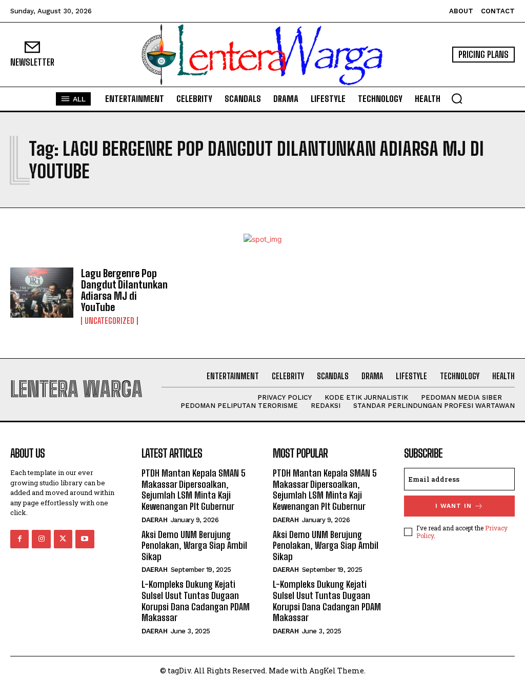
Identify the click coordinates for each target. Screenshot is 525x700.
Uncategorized (109, 321)
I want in (453, 505)
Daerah (154, 520)
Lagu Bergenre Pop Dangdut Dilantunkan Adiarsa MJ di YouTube (124, 290)
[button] (457, 98)
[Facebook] (19, 539)
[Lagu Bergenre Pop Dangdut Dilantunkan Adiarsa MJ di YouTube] (41, 292)
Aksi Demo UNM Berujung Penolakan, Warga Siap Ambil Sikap (194, 545)
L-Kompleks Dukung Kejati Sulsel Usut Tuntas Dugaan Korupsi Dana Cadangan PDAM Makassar (196, 601)
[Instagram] (41, 539)
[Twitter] (63, 539)
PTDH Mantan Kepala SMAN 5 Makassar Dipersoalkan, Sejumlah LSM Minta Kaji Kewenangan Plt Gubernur (194, 489)
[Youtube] (84, 539)
